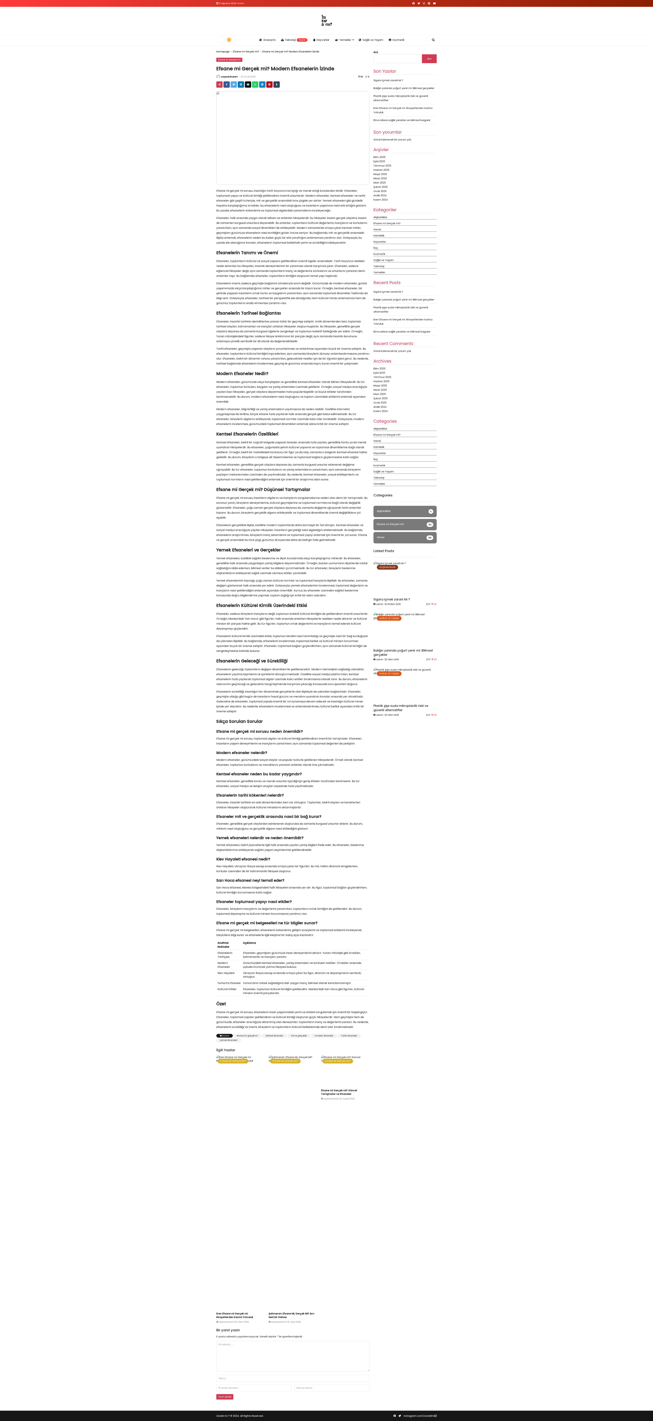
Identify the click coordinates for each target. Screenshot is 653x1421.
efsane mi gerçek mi (247, 1035)
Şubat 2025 (380, 187)
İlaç (375, 248)
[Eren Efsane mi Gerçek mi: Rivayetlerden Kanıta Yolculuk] (240, 1183)
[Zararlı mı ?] (326, 20)
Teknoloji (295, 40)
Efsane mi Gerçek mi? (246, 51)
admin (380, 604)
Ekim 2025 (379, 157)
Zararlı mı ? (223, 1416)
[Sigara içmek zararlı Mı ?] (405, 578)
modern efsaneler (324, 1035)
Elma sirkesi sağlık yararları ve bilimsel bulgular (401, 120)
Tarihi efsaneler (349, 1035)
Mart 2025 (379, 182)
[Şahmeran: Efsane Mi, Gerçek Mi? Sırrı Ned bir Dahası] (293, 1183)
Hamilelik (378, 235)
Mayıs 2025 (380, 174)
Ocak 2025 (380, 191)
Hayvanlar (323, 40)
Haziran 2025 (381, 170)
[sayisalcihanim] (218, 77)
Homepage (223, 51)
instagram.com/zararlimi (419, 1416)
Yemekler (345, 40)
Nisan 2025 (380, 178)
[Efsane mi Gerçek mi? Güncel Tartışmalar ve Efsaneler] (345, 1071)
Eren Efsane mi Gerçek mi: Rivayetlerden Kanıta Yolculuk (234, 1315)
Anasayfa (269, 40)
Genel (377, 229)
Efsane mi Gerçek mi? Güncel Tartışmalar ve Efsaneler (339, 1092)
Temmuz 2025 (382, 165)
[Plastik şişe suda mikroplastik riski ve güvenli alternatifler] (405, 685)
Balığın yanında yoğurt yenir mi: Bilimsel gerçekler (403, 88)
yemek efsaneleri (228, 1040)
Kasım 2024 (380, 199)
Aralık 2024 (380, 195)
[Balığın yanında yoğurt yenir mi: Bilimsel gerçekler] (405, 630)
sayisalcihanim (229, 76)
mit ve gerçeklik (299, 1035)
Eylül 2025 (379, 161)
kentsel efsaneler (274, 1035)
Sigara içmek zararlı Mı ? (388, 80)
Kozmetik (398, 40)
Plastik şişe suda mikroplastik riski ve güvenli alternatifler (400, 708)
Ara (375, 52)
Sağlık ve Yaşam (373, 40)
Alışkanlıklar (380, 217)
